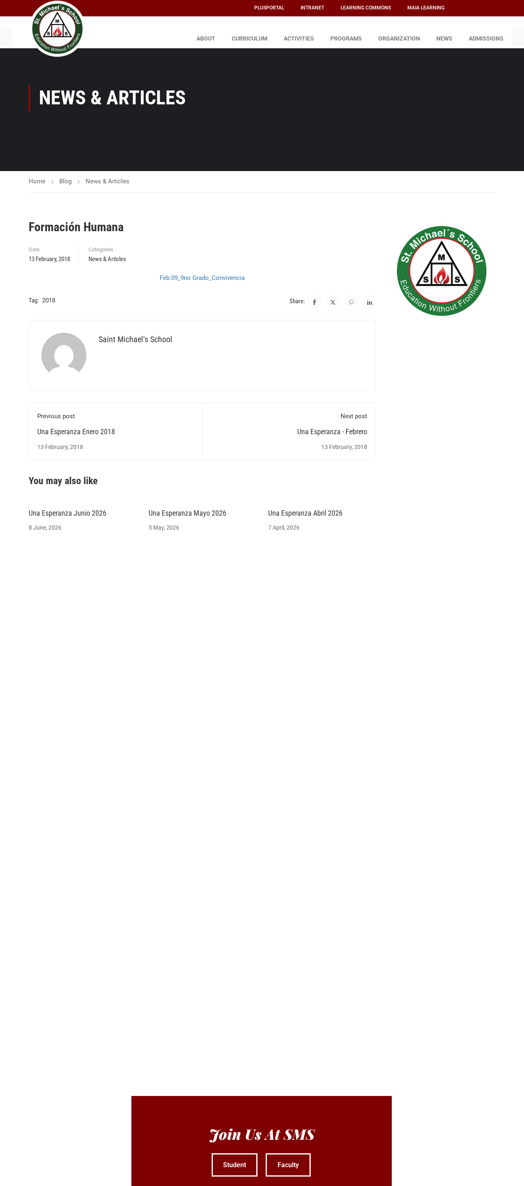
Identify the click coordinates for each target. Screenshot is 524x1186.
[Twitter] (333, 301)
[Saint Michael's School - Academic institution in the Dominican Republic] (57, 28)
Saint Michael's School (135, 339)
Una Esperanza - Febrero (332, 431)
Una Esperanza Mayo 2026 (187, 513)
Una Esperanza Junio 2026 (67, 513)
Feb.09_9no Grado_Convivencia (202, 278)
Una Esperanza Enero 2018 (76, 431)
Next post (354, 416)
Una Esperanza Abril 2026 (305, 513)
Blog (65, 181)
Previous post (56, 416)
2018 (48, 300)
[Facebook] (314, 301)
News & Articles (107, 181)
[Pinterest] (351, 301)
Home (37, 181)
